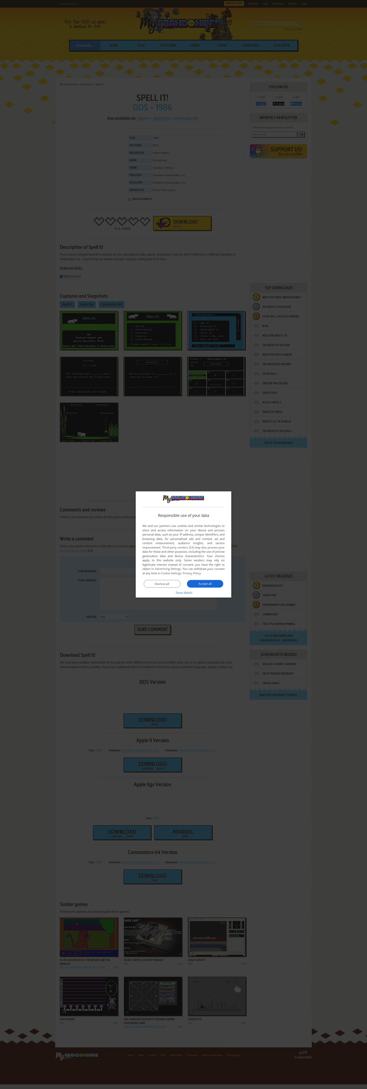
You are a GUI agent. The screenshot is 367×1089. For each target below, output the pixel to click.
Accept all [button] (205, 584)
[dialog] (183, 544)
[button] (183, 593)
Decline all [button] (162, 584)
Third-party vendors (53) (178, 547)
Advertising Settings (168, 569)
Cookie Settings (171, 573)
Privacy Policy (192, 573)
